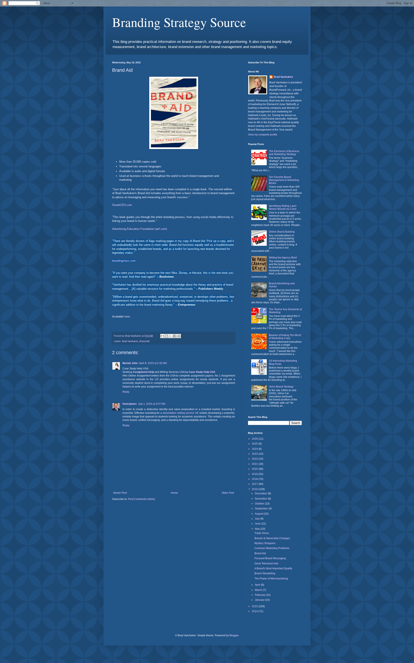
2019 (255, 474)
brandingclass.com (124, 260)
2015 (255, 606)
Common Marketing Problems (271, 548)
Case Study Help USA (202, 372)
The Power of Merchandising (271, 578)
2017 (255, 484)
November (261, 498)
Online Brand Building (282, 231)
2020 (255, 468)
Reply (125, 391)
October (260, 503)
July (257, 518)
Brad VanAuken (130, 341)
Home (174, 492)
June (258, 523)
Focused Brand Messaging (270, 558)
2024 (255, 448)
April (258, 584)
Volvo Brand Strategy (281, 386)
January (260, 599)
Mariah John (130, 363)
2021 (255, 463)
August (259, 513)
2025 (255, 443)
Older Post (228, 492)
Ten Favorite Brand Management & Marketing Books (284, 180)
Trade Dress (261, 533)
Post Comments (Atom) (141, 499)
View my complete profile (262, 134)
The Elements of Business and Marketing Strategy (284, 153)
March (259, 589)
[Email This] (162, 336)
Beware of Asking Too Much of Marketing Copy (285, 337)
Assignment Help (143, 372)
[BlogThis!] (166, 336)
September (261, 508)
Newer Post (120, 492)
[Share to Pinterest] (179, 336)
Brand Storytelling (264, 573)
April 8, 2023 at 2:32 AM (153, 363)
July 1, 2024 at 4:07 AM (151, 403)
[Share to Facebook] (174, 336)
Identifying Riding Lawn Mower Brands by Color (282, 207)
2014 (255, 611)
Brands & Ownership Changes (272, 538)
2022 (255, 458)
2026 (255, 438)
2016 (255, 489)
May (257, 528)
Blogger (233, 635)
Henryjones (129, 403)
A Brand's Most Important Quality (273, 568)
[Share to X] (170, 336)
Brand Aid (144, 341)
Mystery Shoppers (265, 543)
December (261, 493)
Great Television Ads (266, 563)
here (127, 316)
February (260, 594)
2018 (255, 479)
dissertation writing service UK (181, 412)
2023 (255, 453)
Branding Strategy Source (179, 22)
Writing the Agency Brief (283, 257)
